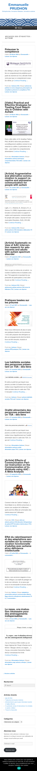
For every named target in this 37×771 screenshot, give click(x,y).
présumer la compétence (19, 90)
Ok (19, 768)
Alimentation (15, 156)
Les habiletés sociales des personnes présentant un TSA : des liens (18, 364)
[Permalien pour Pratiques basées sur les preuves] (18, 327)
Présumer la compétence (12, 50)
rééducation (26, 230)
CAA (18, 86)
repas (13, 449)
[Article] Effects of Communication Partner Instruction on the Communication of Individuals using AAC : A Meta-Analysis (17, 465)
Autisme (13, 86)
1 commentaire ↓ (12, 598)
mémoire (10, 596)
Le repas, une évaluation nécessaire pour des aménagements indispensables (17, 612)
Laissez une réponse (11, 56)
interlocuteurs (24, 524)
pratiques (15, 349)
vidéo (20, 160)
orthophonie (17, 596)
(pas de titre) (8, 698)
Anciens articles (9, 673)
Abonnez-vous (10, 750)
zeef (14, 399)
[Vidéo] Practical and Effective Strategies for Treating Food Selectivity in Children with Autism (18, 107)
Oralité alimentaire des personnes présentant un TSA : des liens (18, 412)
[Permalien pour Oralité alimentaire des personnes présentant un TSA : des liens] (18, 428)
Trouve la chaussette (11, 710)
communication (22, 594)
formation (17, 524)
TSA (28, 90)
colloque (23, 662)
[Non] (35, 764)
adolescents (8, 287)
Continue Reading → (21, 80)
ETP (12, 524)
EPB (11, 349)
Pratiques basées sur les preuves (17, 301)
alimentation (8, 158)
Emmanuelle (24, 54)
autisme (27, 86)
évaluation (20, 230)
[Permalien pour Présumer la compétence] (18, 68)
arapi (14, 662)
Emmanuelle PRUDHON (18, 6)
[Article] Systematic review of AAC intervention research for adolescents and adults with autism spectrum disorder (18, 248)
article (6, 230)
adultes (14, 287)
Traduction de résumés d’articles (14, 700)
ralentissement (25, 596)
